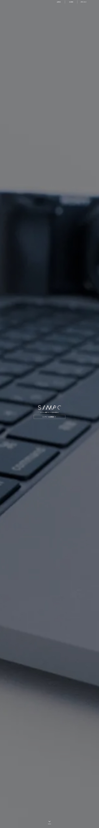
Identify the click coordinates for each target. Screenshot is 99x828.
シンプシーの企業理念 (48, 417)
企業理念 (59, 2)
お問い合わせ (84, 2)
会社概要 (71, 2)
